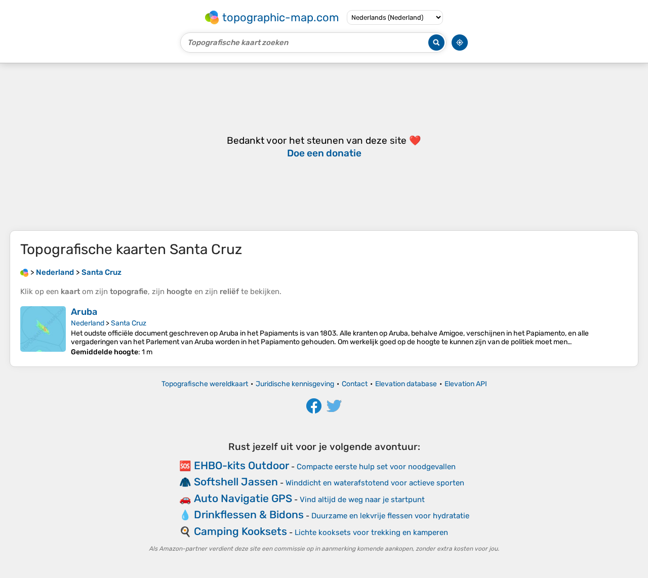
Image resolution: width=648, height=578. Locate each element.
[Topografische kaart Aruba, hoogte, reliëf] (43, 331)
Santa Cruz (128, 323)
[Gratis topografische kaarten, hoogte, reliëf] (24, 272)
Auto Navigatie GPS (243, 498)
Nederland (87, 323)
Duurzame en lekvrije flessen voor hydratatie (390, 515)
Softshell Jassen (236, 481)
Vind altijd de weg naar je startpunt (362, 499)
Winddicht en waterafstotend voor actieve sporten (375, 482)
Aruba (84, 311)
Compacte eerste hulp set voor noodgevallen (376, 466)
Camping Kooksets (240, 531)
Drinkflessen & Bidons (249, 514)
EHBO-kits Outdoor (241, 465)
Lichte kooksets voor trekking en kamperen (371, 532)
